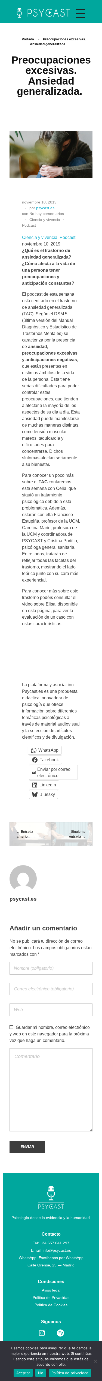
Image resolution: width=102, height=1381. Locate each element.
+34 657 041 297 (54, 1243)
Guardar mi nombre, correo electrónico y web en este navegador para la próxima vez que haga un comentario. (50, 1034)
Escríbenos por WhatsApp (61, 1258)
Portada (28, 39)
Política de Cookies (51, 1305)
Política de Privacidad (51, 1297)
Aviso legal (51, 1290)
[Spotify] (60, 1333)
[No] (95, 1361)
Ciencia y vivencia (44, 219)
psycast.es (45, 208)
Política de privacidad (70, 1373)
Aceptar (23, 1373)
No (40, 1373)
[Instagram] (41, 1333)
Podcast (29, 225)
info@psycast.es (57, 1250)
